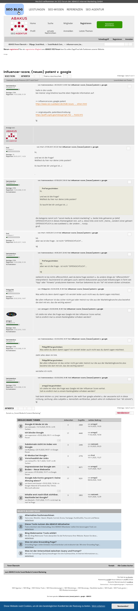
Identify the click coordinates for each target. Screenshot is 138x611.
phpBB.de (130, 582)
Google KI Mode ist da (36, 424)
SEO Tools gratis (120, 588)
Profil (32, 31)
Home (33, 23)
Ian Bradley (129, 577)
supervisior (32, 435)
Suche (50, 23)
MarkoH (31, 500)
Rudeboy (31, 450)
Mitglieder (68, 23)
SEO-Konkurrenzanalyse (68, 590)
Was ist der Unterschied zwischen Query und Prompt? (53, 551)
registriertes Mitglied (33, 49)
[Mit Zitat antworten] (129, 86)
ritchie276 (32, 461)
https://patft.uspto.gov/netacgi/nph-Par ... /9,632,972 (59, 115)
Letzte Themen (86, 31)
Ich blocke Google (34, 432)
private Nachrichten (50, 32)
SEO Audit (108, 588)
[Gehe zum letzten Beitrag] (98, 424)
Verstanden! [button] (122, 606)
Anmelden (68, 31)
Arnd (93, 455)
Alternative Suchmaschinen (39, 515)
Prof (7, 148)
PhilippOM (10, 290)
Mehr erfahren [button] (98, 606)
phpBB (108, 579)
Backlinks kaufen (96, 588)
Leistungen (37, 9)
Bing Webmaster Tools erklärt (40, 533)
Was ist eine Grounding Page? (40, 542)
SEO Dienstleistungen (54, 588)
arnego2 (9, 321)
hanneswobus (11, 86)
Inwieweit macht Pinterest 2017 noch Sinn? (22, 80)
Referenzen (75, 9)
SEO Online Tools (38, 588)
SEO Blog (26, 588)
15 (13, 154)
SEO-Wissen (56, 9)
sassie (30, 472)
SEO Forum (63, 1)
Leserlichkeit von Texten (123, 80)
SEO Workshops (70, 588)
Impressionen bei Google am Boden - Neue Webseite (40, 468)
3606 (14, 328)
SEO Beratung (83, 588)
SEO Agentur (95, 9)
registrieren (14, 49)
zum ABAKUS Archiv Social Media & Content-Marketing (25, 572)
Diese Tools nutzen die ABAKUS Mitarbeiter (47, 524)
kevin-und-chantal (34, 483)
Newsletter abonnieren (109, 25)
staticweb (31, 427)
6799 (14, 92)
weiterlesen (29, 520)
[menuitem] (128, 39)
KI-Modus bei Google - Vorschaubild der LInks (37, 457)
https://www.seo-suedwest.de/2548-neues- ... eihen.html (61, 104)
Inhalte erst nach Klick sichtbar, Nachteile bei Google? (41, 496)
